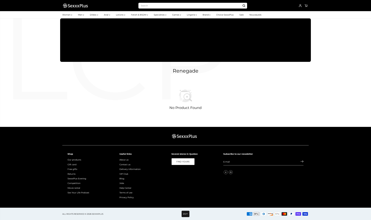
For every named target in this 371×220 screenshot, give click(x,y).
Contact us (124, 164)
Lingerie (191, 14)
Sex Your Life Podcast (78, 192)
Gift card (72, 164)
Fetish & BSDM (139, 14)
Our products (74, 159)
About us (124, 159)
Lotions (120, 14)
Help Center (125, 188)
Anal (106, 14)
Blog (121, 178)
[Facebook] (225, 172)
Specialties (159, 14)
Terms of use (125, 192)
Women (66, 14)
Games (176, 14)
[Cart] (306, 5)
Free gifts (72, 169)
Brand (206, 14)
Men (80, 14)
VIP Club (123, 174)
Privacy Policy (126, 197)
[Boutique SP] (75, 5)
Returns (72, 174)
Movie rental (74, 188)
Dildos (93, 14)
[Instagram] (230, 172)
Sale (241, 14)
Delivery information (130, 169)
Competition (74, 183)
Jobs (121, 183)
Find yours (183, 161)
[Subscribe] (302, 161)
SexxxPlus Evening (77, 178)
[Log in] (300, 5)
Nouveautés (255, 14)
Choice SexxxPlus (225, 14)
